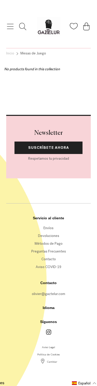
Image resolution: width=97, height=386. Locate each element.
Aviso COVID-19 (48, 266)
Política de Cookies (48, 354)
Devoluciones (48, 235)
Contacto (48, 259)
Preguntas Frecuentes (48, 251)
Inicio (10, 53)
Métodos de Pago (49, 243)
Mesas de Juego (33, 53)
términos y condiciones (50, 92)
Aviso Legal (48, 347)
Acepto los (41, 92)
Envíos (48, 228)
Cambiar (52, 362)
